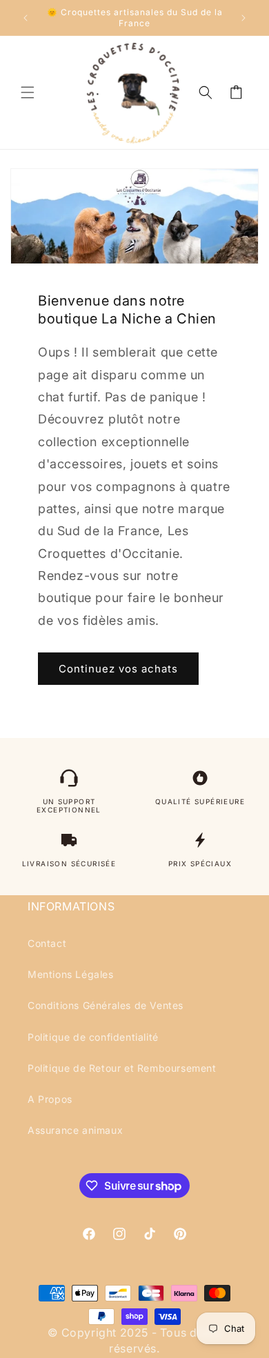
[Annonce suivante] (243, 18)
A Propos (50, 1099)
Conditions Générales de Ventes (105, 1005)
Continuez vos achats (118, 668)
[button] (27, 92)
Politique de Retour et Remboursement (122, 1068)
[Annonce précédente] (25, 18)
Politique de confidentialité (93, 1037)
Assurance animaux (75, 1130)
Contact (47, 943)
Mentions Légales (71, 974)
